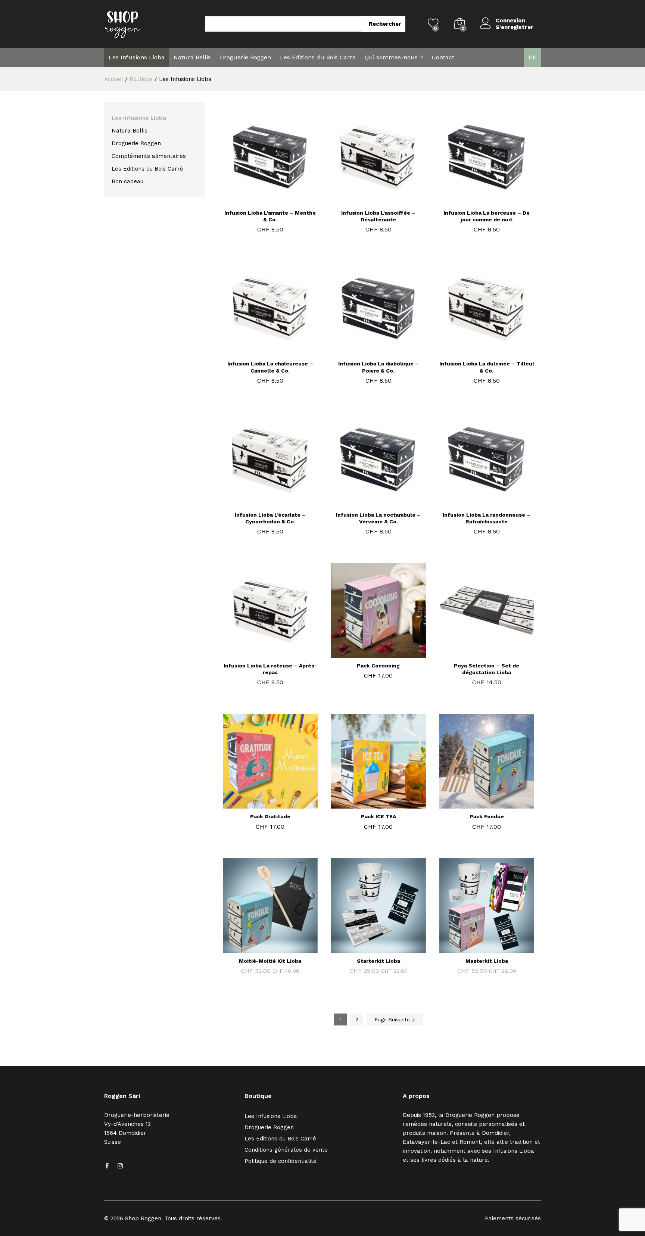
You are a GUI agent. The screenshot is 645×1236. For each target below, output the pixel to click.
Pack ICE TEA (378, 816)
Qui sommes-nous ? (394, 57)
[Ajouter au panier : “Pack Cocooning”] (368, 653)
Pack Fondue (487, 816)
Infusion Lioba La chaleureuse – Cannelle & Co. (270, 367)
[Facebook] (106, 1166)
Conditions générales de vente (286, 1149)
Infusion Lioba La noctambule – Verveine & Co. (378, 518)
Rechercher (385, 24)
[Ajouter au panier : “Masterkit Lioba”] (477, 948)
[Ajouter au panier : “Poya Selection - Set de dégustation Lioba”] (477, 653)
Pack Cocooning (378, 666)
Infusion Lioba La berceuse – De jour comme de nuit (486, 216)
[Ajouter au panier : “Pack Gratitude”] (260, 804)
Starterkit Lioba (378, 961)
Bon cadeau (127, 181)
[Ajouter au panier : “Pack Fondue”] (477, 804)
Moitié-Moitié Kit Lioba (270, 961)
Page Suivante (393, 1019)
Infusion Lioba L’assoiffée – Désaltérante (378, 216)
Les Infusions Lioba (137, 57)
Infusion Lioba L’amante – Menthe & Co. (270, 216)
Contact (443, 57)
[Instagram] (120, 1166)
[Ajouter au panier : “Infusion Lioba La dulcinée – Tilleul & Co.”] (477, 351)
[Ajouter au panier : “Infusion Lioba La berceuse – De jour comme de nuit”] (477, 200)
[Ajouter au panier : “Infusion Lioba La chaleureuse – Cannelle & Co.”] (260, 351)
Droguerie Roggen (245, 57)
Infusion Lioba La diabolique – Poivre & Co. (378, 367)
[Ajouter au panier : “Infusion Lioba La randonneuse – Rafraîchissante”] (477, 502)
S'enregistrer (514, 27)
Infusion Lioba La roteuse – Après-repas (270, 669)
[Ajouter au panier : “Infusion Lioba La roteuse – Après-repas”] (260, 653)
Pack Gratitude (270, 816)
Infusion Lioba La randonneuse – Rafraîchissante (486, 518)
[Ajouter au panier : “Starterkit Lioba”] (368, 948)
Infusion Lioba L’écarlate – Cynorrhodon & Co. (270, 518)
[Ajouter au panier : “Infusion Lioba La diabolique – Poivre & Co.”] (368, 351)
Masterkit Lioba (486, 961)
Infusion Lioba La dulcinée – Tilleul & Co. (486, 367)
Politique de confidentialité (280, 1161)
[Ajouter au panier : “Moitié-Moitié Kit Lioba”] (260, 948)
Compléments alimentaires (149, 156)
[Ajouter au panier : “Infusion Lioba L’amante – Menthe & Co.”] (260, 200)
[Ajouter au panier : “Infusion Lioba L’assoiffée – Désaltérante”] (368, 200)
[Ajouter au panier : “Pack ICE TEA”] (368, 804)
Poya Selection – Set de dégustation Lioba (486, 669)
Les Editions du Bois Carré (318, 57)
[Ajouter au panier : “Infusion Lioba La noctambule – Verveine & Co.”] (368, 502)
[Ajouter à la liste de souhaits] (277, 200)
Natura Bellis (192, 57)
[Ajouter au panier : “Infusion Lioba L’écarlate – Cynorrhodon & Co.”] (260, 502)
